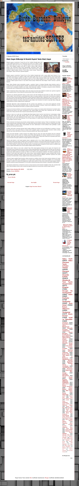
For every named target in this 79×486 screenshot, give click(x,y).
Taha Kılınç (69, 390)
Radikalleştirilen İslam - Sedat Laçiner (69, 118)
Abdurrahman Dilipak (66, 338)
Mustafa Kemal (67, 343)
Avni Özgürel (67, 349)
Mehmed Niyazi (67, 405)
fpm (31, 477)
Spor (71, 443)
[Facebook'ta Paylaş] (30, 169)
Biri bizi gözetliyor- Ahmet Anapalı (69, 175)
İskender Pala (65, 434)
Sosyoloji (66, 312)
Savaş (63, 401)
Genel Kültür (65, 403)
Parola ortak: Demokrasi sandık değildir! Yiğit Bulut (67, 135)
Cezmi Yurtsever (67, 386)
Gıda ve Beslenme (67, 357)
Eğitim (64, 385)
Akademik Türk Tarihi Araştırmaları (67, 282)
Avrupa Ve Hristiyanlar (67, 292)
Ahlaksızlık (65, 402)
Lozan (67, 399)
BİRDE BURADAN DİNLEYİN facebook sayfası (19, 53)
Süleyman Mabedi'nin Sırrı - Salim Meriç (69, 210)
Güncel (64, 341)
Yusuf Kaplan (69, 411)
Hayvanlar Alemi (67, 423)
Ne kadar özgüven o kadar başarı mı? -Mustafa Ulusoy (67, 194)
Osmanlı (65, 271)
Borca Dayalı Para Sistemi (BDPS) (67, 420)
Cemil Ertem (65, 416)
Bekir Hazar (67, 445)
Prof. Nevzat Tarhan (67, 418)
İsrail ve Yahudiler (67, 318)
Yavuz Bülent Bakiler (67, 388)
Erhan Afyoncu (65, 308)
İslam (70, 294)
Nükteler (64, 447)
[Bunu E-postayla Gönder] (27, 169)
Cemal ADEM (69, 429)
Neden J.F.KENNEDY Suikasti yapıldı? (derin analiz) (67, 80)
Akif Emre (65, 383)
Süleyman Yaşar (67, 427)
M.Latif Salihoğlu (67, 351)
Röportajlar (69, 370)
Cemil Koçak (67, 377)
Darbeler (65, 298)
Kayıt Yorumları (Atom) (35, 186)
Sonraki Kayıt (10, 182)
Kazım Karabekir (66, 446)
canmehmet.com (67, 367)
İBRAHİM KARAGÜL (65, 381)
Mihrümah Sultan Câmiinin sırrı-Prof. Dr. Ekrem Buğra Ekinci (67, 226)
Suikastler (66, 301)
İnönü (63, 395)
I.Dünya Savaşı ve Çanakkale (67, 365)
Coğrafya (70, 407)
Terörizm (64, 340)
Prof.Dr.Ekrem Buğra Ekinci (66, 335)
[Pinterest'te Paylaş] (31, 169)
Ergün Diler (65, 354)
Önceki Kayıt (56, 182)
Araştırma (69, 368)
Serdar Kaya (69, 408)
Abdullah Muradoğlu (65, 375)
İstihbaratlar (66, 330)
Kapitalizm (65, 324)
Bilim (63, 407)
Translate (67, 62)
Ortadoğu (65, 322)
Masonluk (65, 394)
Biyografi (69, 362)
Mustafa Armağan (67, 328)
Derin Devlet (67, 315)
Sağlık (70, 344)
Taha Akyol (65, 355)
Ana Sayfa (36, 53)
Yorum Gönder (11, 177)
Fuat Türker (69, 345)
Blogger (47, 477)
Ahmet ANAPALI (15, 171)
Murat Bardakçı (67, 332)
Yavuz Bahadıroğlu (65, 326)
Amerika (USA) (65, 275)
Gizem (67, 406)
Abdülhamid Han (67, 359)
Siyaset (70, 360)
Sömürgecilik (65, 415)
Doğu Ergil (69, 428)
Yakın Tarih (67, 259)
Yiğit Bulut (69, 410)
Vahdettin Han (68, 431)
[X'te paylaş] (29, 169)
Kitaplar (65, 287)
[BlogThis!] (28, 169)
